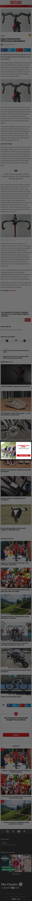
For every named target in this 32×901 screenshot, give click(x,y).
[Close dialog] (30, 442)
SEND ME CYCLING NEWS (23, 455)
